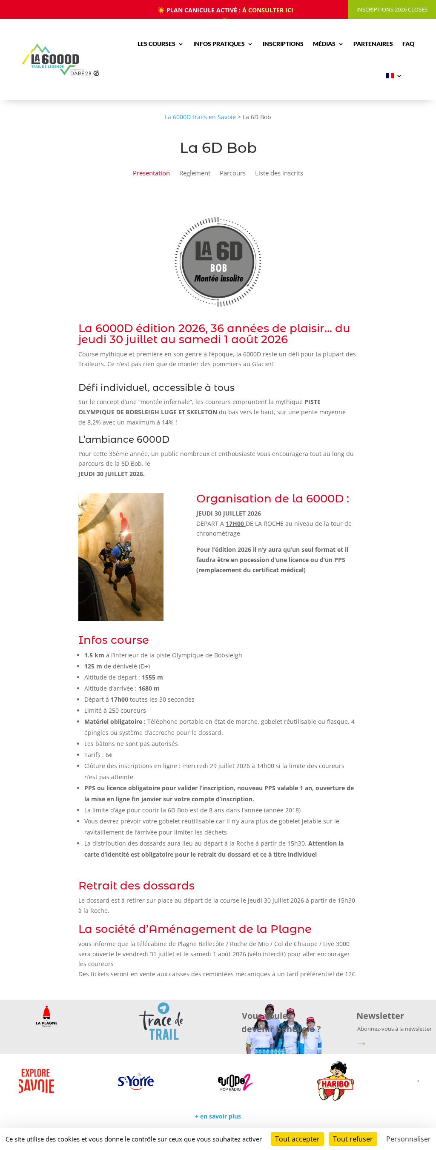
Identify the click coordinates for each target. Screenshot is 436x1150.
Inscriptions (283, 43)
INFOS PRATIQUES (219, 43)
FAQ (408, 43)
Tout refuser (353, 1139)
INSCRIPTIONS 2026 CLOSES (391, 9)
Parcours (233, 173)
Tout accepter (297, 1139)
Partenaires (373, 43)
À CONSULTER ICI (267, 10)
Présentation (151, 173)
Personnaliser (408, 1139)
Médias (324, 43)
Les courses (156, 43)
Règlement (194, 173)
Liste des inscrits (279, 173)
